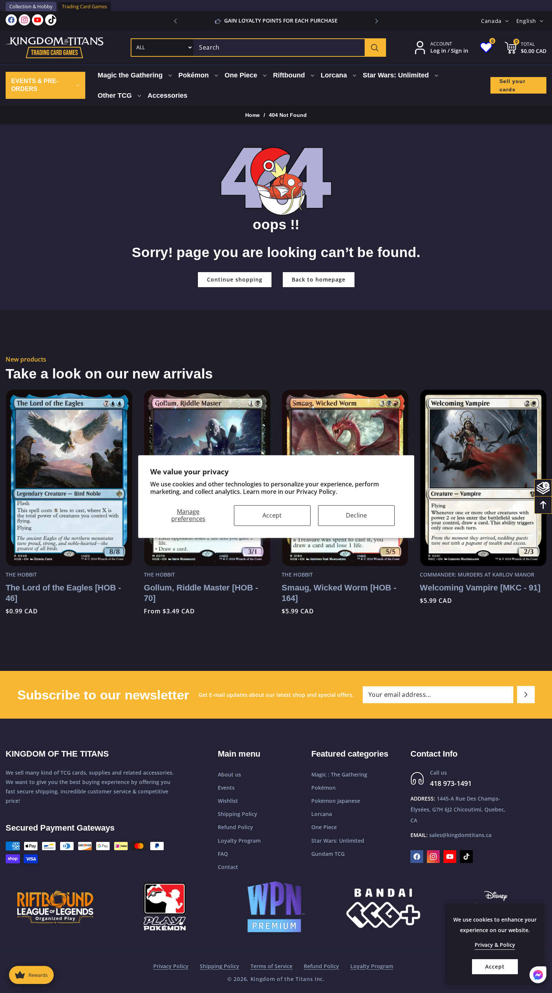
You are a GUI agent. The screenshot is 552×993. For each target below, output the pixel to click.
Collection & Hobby (31, 6)
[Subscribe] (526, 694)
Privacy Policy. (316, 492)
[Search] (375, 47)
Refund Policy (235, 827)
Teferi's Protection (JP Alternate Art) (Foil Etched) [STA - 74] (481, 593)
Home (252, 115)
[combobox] (289, 47)
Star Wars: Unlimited (337, 840)
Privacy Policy (171, 966)
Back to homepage (318, 279)
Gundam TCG (328, 853)
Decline (356, 515)
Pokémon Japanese (335, 800)
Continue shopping (234, 279)
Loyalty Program (239, 840)
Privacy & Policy (495, 944)
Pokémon (323, 787)
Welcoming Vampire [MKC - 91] (342, 587)
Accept (272, 515)
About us (229, 774)
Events (226, 787)
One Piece (324, 827)
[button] (376, 21)
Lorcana (321, 813)
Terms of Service (271, 966)
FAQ (223, 853)
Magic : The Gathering (339, 774)
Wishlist (228, 800)
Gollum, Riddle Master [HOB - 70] (63, 593)
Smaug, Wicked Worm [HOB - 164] (201, 593)
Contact (228, 866)
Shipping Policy (237, 813)
